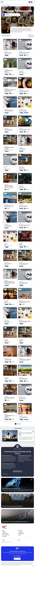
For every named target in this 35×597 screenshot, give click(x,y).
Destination (7, 14)
